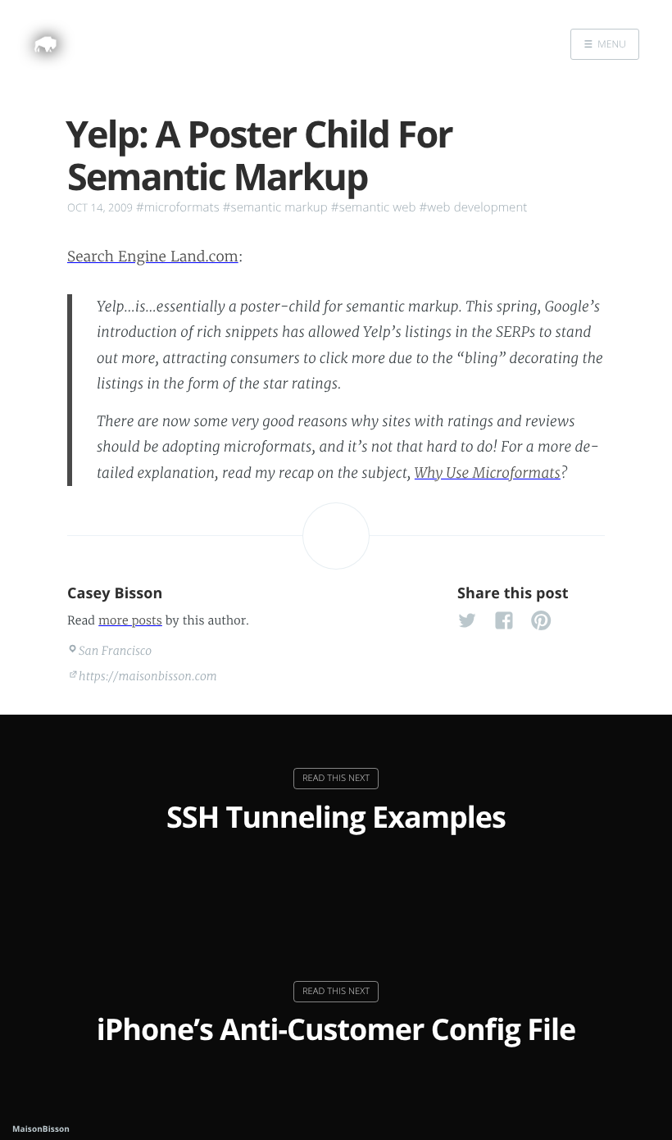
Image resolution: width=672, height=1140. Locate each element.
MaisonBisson (41, 1128)
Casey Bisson (115, 593)
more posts (130, 620)
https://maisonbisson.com (148, 676)
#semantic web (373, 207)
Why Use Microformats (488, 473)
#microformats (178, 207)
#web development (474, 207)
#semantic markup (275, 207)
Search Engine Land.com (152, 257)
